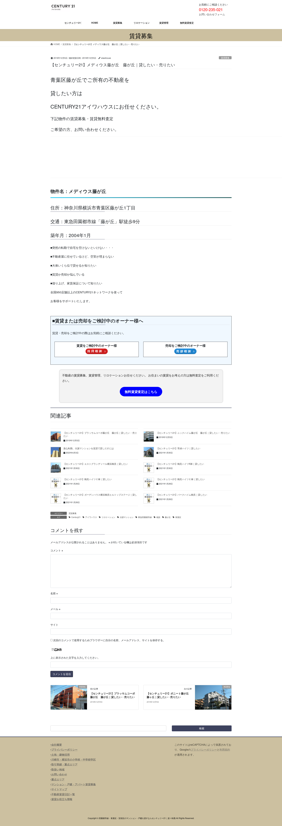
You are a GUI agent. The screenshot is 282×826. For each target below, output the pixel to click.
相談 (158, 517)
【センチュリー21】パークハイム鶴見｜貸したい (182, 494)
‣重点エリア (57, 779)
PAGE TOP (272, 798)
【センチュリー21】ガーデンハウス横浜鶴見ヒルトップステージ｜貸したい (100, 496)
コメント (56, 550)
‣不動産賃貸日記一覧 (62, 794)
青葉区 (178, 517)
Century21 (76, 517)
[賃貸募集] (69, 697)
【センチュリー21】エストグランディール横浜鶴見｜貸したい (95, 463)
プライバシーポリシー (204, 749)
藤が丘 (168, 517)
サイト (54, 625)
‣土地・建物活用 (60, 754)
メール (55, 609)
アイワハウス (91, 517)
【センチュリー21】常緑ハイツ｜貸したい (178, 448)
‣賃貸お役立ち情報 (61, 799)
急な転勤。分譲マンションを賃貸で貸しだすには (88, 448)
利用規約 (224, 749)
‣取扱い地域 (57, 769)
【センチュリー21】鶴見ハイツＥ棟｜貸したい (181, 479)
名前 (54, 593)
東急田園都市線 (145, 517)
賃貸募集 (225, 57)
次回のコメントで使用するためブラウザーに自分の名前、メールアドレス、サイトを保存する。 (109, 640)
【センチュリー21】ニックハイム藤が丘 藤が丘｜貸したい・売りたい (193, 432)
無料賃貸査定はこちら (141, 391)
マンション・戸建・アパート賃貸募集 (73, 784)
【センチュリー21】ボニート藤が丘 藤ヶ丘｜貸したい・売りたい (169, 695)
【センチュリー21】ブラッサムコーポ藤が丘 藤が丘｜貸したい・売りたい (100, 434)
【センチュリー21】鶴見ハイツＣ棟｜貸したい (87, 479)
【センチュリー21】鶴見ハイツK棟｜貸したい (180, 463)
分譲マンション (126, 517)
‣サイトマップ (58, 789)
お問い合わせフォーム (212, 14)
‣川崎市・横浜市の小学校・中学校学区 (73, 759)
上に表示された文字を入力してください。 (75, 657)
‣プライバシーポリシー (64, 749)
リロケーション (108, 517)
